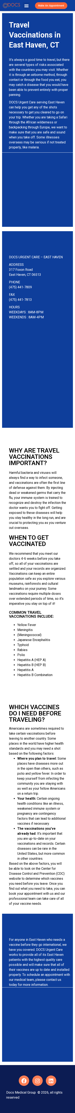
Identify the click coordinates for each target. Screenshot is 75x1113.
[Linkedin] (51, 1080)
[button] (26, 5)
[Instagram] (37, 1080)
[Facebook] (24, 1080)
